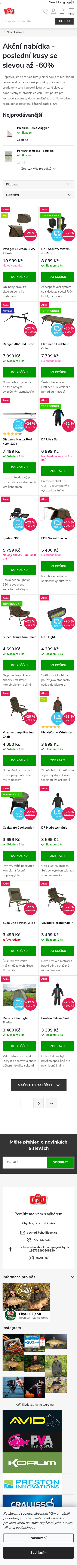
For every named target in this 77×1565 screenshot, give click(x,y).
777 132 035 (41, 1240)
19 (51, 1103)
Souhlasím (38, 1552)
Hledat (64, 21)
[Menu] (71, 11)
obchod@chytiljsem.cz (42, 1233)
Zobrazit (57, 471)
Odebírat (60, 1162)
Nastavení (38, 1538)
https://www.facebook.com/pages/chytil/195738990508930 (42, 1249)
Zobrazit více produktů (36, 169)
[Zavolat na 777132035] (45, 11)
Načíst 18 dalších (35, 1085)
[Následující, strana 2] (38, 1103)
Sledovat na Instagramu (38, 1405)
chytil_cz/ (42, 1258)
